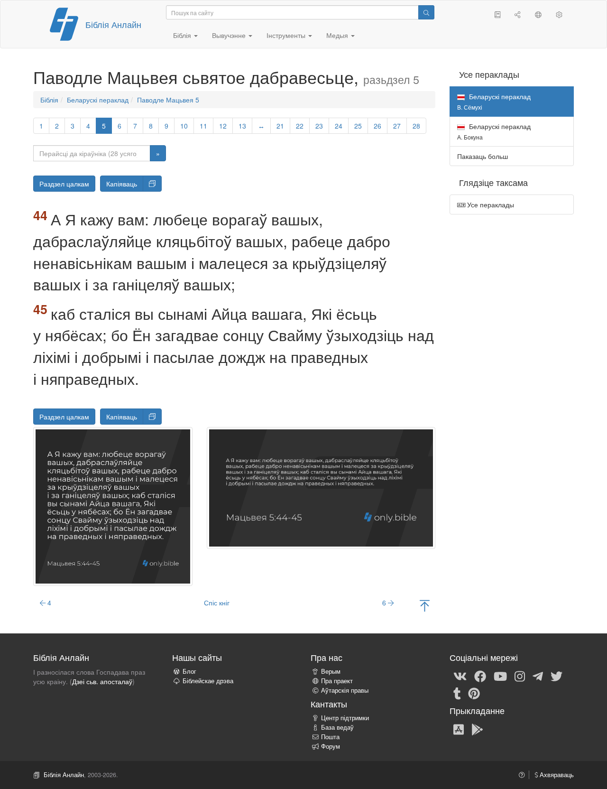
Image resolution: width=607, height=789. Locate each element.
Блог (189, 671)
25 (358, 125)
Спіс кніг (217, 602)
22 (300, 125)
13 (242, 125)
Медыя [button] (338, 35)
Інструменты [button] (287, 35)
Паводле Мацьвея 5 (168, 99)
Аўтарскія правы (344, 690)
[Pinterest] (474, 692)
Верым (330, 671)
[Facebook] (480, 675)
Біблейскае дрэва (208, 681)
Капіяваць (121, 183)
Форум (330, 746)
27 (397, 125)
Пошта (330, 737)
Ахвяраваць (556, 774)
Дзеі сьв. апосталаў (102, 681)
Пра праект (337, 681)
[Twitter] (556, 675)
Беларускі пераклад (98, 99)
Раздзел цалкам (64, 183)
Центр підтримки (345, 718)
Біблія (49, 99)
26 (377, 125)
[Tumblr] (457, 692)
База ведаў (337, 727)
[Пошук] (426, 12)
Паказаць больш (482, 156)
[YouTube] (500, 675)
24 (338, 125)
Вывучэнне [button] (230, 35)
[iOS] (458, 728)
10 (184, 125)
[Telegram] (538, 675)
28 (416, 125)
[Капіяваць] (152, 184)
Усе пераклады (489, 204)
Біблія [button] (183, 35)
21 (280, 125)
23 (319, 125)
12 (223, 125)
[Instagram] (520, 675)
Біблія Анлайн (113, 24)
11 (203, 125)
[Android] (477, 728)
